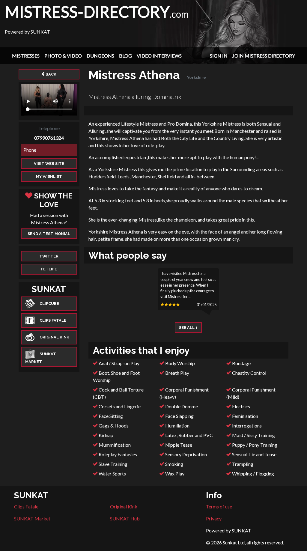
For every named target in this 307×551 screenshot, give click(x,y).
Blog (125, 55)
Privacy (214, 518)
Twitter (48, 256)
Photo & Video (63, 55)
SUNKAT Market (32, 518)
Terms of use (219, 506)
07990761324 (49, 138)
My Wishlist (49, 176)
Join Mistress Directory (263, 55)
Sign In (219, 55)
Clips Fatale (26, 506)
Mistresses (26, 55)
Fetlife (49, 269)
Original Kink (123, 506)
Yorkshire (196, 77)
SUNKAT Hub (125, 518)
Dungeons (100, 55)
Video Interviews (159, 55)
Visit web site (49, 163)
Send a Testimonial (49, 233)
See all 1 (188, 327)
